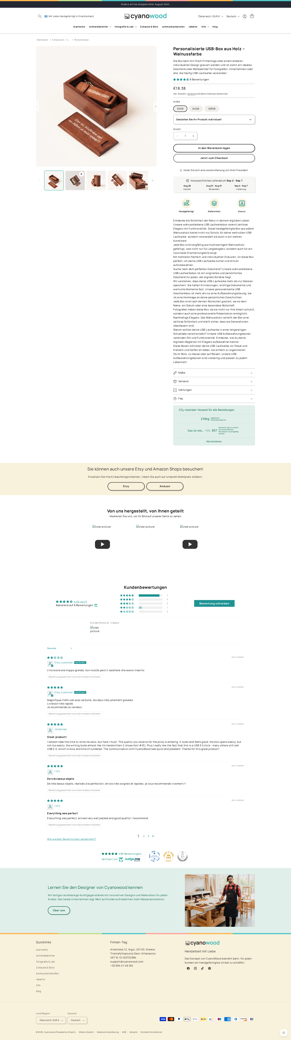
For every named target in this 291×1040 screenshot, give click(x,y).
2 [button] (144, 836)
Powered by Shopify (66, 1032)
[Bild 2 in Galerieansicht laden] (96, 180)
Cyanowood (50, 1032)
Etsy (126, 486)
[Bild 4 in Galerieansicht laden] (138, 180)
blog (38, 991)
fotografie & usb (45, 961)
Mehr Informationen (214, 441)
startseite (42, 949)
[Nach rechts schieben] (152, 180)
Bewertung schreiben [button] (214, 603)
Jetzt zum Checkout (214, 158)
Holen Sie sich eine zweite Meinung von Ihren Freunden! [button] (216, 170)
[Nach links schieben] (39, 180)
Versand (191, 94)
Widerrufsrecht (86, 1032)
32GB (180, 108)
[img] (55, 658)
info (38, 985)
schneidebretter (45, 955)
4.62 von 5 (80, 601)
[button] (39, 16)
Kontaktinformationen (151, 1032)
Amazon (165, 486)
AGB (124, 1032)
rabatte (40, 979)
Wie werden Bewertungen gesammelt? (71, 839)
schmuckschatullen (47, 973)
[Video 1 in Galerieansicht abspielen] (75, 180)
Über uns (59, 910)
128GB (212, 108)
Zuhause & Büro (45, 967)
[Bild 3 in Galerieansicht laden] (117, 180)
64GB (195, 108)
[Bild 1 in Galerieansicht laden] (54, 180)
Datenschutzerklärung (108, 1032)
